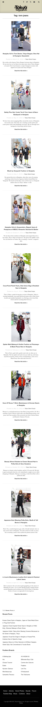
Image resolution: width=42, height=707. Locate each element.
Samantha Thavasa (8, 674)
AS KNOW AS (25, 656)
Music (15, 694)
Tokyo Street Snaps (30, 59)
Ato (4, 659)
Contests (22, 694)
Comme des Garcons (27, 662)
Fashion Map (7, 694)
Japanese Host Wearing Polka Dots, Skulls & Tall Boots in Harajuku (21, 521)
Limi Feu (23, 668)
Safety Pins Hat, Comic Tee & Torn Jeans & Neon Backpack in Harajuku (21, 113)
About (28, 694)
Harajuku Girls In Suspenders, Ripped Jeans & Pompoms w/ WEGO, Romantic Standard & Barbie (21, 228)
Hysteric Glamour (8, 668)
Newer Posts (10, 610)
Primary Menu (7, 688)
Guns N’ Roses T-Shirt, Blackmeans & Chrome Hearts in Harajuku (21, 404)
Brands (28, 691)
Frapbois (23, 665)
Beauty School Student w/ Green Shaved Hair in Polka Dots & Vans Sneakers (21, 463)
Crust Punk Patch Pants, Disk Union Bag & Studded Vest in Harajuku (21, 287)
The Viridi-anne (25, 674)
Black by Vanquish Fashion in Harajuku (21, 171)
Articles (11, 691)
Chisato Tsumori (7, 662)
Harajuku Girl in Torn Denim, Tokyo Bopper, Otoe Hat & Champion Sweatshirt (21, 55)
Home (5, 691)
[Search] (38, 2)
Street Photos (19, 691)
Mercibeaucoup (7, 671)
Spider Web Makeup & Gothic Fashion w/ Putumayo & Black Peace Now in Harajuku (21, 345)
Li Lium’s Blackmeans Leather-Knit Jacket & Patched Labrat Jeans (21, 578)
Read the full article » (21, 70)
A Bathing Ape (7, 656)
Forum (34, 691)
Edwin (4, 665)
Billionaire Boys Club (27, 659)
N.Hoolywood (25, 671)
